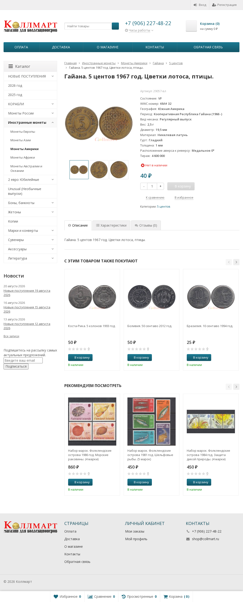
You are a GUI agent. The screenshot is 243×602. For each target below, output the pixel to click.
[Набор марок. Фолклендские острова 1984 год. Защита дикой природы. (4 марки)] (211, 421)
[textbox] (91, 26)
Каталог (22, 66)
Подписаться (16, 366)
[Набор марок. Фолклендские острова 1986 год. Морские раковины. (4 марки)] (92, 421)
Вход (202, 5)
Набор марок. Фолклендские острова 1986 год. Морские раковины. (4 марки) (90, 454)
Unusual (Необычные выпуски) (24, 191)
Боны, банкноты (21, 203)
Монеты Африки (22, 157)
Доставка (61, 47)
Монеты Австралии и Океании (26, 168)
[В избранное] (114, 357)
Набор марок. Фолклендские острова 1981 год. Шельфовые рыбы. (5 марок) (150, 454)
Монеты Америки (24, 149)
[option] (79, 169)
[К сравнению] (107, 357)
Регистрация (227, 5)
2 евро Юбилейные (23, 179)
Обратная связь (208, 47)
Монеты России (21, 113)
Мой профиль (136, 539)
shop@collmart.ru (205, 539)
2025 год (15, 94)
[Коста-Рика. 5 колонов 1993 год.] (92, 297)
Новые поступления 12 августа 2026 (27, 326)
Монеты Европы (22, 131)
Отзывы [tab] (148, 225)
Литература (17, 258)
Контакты (154, 47)
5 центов (163, 207)
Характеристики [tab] (113, 225)
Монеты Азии (20, 140)
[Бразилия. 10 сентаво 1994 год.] (211, 297)
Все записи (11, 336)
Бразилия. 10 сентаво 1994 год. (210, 326)
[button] (229, 262)
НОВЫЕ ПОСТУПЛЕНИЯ (27, 76)
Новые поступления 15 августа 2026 (27, 309)
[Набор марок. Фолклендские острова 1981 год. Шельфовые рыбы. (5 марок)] (151, 421)
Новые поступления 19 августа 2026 (27, 292)
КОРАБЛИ (16, 104)
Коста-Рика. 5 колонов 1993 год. (92, 326)
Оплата (21, 47)
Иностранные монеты (27, 122)
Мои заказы (134, 531)
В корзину (82, 357)
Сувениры (16, 239)
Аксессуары (17, 249)
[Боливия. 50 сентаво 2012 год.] (151, 297)
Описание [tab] (80, 225)
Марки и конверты (23, 230)
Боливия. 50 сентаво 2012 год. (149, 326)
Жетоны (14, 212)
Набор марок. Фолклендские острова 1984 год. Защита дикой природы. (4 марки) (208, 454)
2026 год (15, 85)
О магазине (107, 47)
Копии (13, 221)
